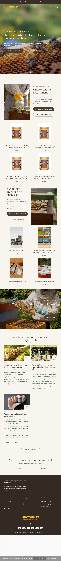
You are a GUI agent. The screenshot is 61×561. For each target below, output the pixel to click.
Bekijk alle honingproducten (17, 213)
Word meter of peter (13, 50)
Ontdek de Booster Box (17, 219)
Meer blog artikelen (30, 450)
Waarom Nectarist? (8, 501)
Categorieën (27, 498)
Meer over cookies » (52, 558)
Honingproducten (27, 501)
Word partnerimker (8, 504)
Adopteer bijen (50, 317)
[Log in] (50, 7)
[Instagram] (30, 524)
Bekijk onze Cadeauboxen (44, 114)
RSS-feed (45, 532)
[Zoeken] (53, 7)
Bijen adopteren (26, 504)
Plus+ (40, 532)
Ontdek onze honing (34, 50)
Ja (36, 558)
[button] (5, 7)
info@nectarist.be (47, 501)
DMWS (36, 532)
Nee (42, 558)
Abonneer (43, 468)
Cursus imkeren (26, 506)
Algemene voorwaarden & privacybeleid (10, 507)
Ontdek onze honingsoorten (43, 109)
